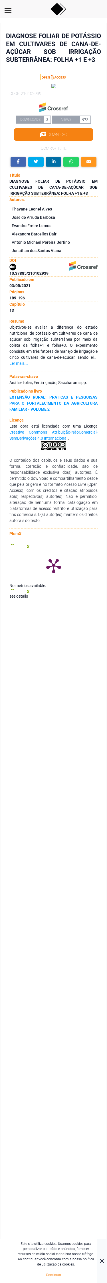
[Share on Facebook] (18, 162)
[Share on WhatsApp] (71, 162)
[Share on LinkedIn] (53, 162)
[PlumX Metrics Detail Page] (54, 565)
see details (18, 596)
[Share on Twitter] (36, 162)
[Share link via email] (88, 162)
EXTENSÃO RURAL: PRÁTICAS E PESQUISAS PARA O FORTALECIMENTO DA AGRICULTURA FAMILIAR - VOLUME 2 (53, 403)
